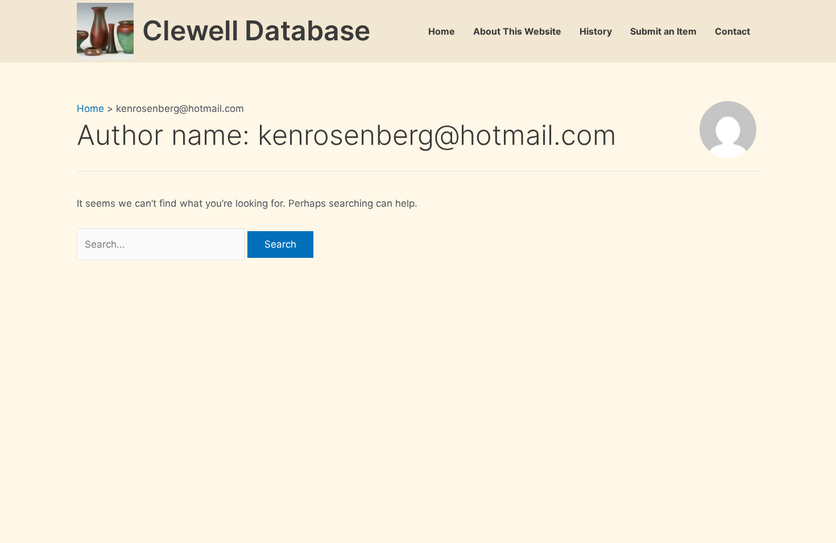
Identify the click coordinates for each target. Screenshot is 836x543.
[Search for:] (162, 244)
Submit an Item (663, 31)
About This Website (517, 31)
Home (441, 31)
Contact (732, 31)
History (596, 31)
